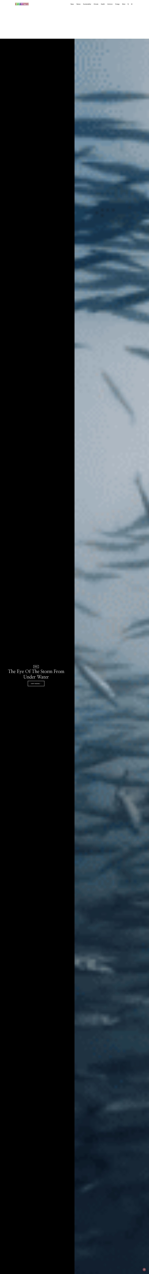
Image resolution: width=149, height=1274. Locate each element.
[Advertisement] (74, 23)
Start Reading (35, 683)
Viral (36, 666)
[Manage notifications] (144, 1269)
